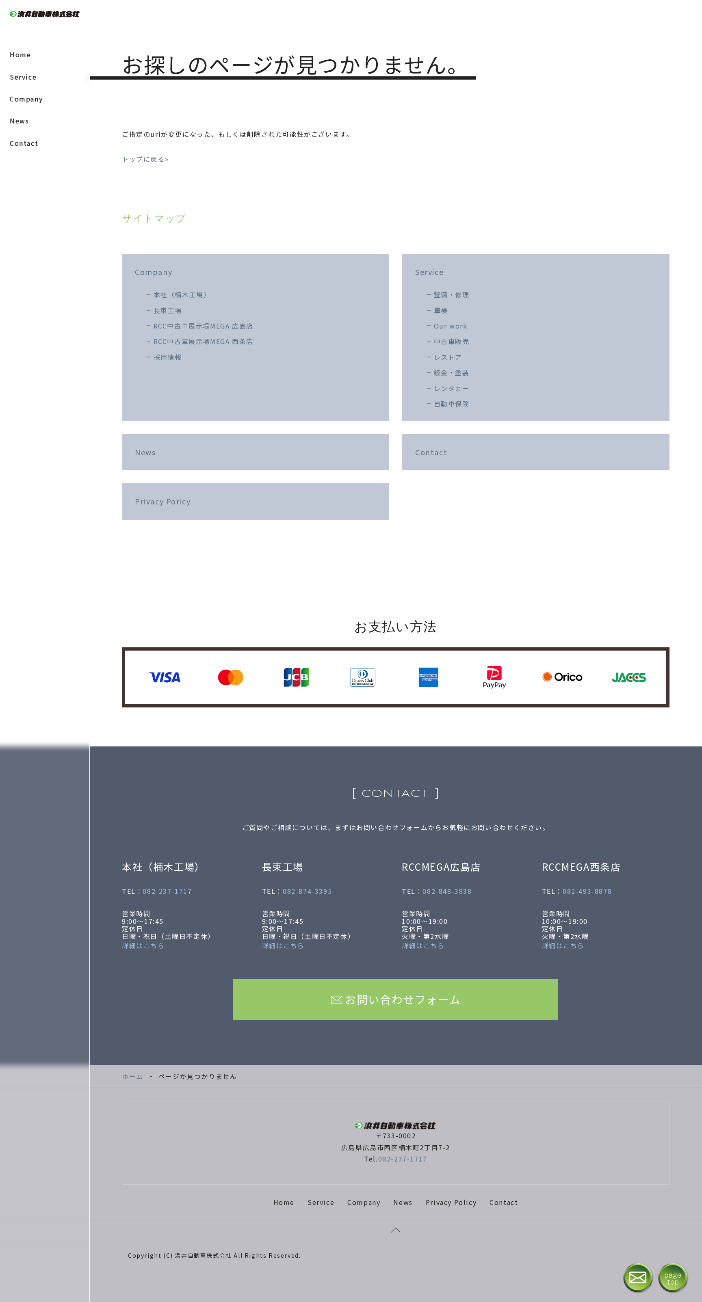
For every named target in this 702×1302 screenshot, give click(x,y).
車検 (441, 310)
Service (23, 77)
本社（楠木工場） (182, 294)
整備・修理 (452, 294)
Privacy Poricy (163, 501)
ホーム (132, 1076)
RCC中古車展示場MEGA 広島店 (204, 326)
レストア (448, 357)
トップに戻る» (145, 159)
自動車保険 (452, 404)
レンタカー (452, 388)
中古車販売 (452, 341)
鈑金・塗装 (452, 372)
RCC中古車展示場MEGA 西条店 (204, 341)
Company (26, 99)
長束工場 (168, 310)
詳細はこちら (143, 945)
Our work (451, 326)
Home (20, 54)
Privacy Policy (451, 1202)
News (19, 120)
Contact (24, 143)
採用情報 (168, 357)
